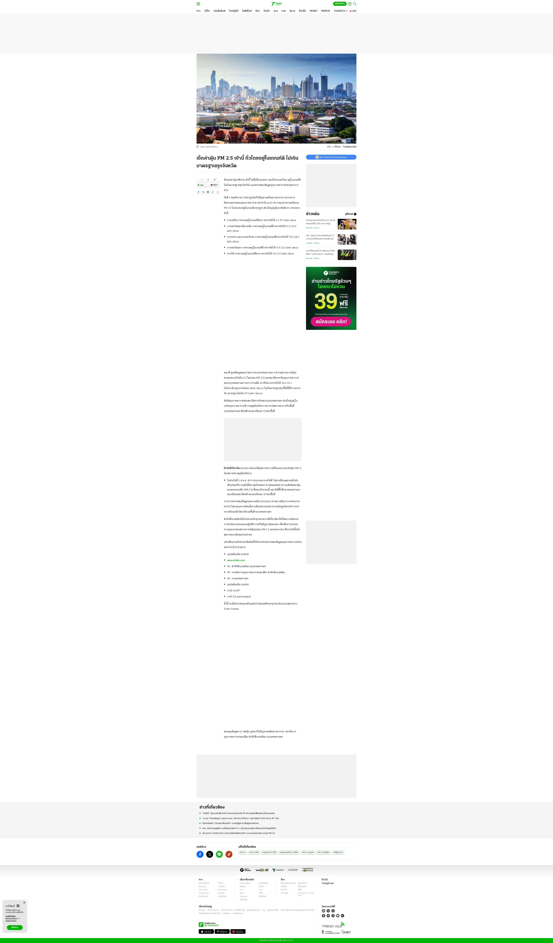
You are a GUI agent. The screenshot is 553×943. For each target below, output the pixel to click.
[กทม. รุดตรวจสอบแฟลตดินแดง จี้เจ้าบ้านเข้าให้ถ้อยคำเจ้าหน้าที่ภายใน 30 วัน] (347, 239)
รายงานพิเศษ (245, 883)
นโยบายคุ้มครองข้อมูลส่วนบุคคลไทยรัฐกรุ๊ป (298, 910)
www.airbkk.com (236, 560)
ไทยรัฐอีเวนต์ (328, 883)
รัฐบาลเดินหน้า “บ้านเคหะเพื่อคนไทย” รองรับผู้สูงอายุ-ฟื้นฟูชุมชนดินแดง (230, 823)
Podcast (243, 896)
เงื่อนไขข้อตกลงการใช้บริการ (210, 913)
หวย (260, 890)
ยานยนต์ (221, 893)
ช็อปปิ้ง (325, 880)
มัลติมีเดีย (243, 900)
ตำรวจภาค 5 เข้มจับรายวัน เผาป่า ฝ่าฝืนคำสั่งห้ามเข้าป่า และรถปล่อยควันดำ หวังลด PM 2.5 (238, 833)
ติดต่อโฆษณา (238, 913)
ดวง (241, 890)
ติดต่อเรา (227, 913)
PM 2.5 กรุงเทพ (308, 852)
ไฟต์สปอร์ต (302, 886)
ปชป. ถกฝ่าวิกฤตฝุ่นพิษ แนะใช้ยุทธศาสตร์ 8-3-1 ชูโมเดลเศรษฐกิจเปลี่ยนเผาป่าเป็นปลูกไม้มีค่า (239, 828)
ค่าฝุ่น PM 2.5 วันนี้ (269, 852)
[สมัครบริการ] (331, 298)
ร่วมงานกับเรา (213, 910)
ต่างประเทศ (222, 890)
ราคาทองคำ (203, 896)
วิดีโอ (261, 893)
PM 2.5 (242, 852)
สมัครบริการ (340, 4)
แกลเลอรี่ (284, 893)
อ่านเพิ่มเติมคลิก (11, 917)
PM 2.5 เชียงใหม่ (323, 852)
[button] (198, 192)
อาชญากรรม (204, 893)
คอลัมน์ (243, 886)
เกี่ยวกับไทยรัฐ (227, 910)
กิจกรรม (202, 910)
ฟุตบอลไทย (302, 883)
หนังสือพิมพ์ (263, 883)
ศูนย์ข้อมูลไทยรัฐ (253, 910)
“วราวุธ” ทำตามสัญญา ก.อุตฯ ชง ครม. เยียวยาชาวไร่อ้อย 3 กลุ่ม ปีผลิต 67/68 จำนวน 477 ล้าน (240, 818)
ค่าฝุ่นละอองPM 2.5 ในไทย (289, 852)
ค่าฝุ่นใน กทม (338, 852)
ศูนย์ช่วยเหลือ (273, 910)
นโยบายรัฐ (203, 890)
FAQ (263, 910)
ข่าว (329, 147)
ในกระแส (309, 228)
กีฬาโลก (284, 890)
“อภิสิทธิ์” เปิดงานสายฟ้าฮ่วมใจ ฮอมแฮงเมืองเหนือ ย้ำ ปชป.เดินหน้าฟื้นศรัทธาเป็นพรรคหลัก (238, 813)
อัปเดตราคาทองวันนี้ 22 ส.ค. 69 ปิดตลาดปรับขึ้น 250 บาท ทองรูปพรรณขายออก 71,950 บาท (320, 222)
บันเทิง (261, 886)
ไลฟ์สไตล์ (262, 896)
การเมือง (309, 243)
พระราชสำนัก (204, 883)
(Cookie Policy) (11, 921)
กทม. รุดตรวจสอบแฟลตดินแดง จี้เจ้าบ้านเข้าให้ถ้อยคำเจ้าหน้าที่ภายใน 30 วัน (320, 238)
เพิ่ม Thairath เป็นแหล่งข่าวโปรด (333, 157)
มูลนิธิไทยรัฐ (240, 910)
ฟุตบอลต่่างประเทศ (288, 883)
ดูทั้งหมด (349, 214)
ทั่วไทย (337, 147)
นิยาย (242, 893)
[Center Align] (24, 903)
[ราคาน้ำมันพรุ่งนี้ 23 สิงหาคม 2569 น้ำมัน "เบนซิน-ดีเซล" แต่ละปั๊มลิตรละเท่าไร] (347, 255)
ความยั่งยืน (222, 896)
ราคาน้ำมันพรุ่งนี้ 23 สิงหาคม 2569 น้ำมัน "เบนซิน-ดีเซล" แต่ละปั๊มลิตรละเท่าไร (320, 253)
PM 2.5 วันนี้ (254, 852)
